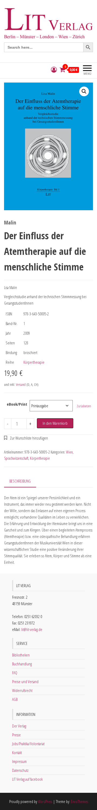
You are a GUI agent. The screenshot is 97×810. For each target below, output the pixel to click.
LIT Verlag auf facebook (27, 779)
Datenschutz (20, 770)
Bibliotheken (21, 655)
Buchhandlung (22, 663)
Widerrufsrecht (22, 690)
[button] (84, 91)
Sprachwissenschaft (16, 458)
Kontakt (17, 752)
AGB (15, 699)
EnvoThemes (79, 801)
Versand (21, 384)
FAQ (14, 672)
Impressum (19, 761)
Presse (16, 734)
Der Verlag (19, 726)
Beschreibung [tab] (20, 481)
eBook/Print (17, 404)
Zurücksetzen (84, 406)
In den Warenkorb (55, 423)
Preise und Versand (25, 681)
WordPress (45, 801)
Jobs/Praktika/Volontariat (28, 743)
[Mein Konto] (54, 69)
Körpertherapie (33, 362)
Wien (69, 452)
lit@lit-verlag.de (31, 629)
